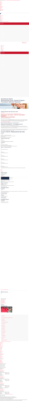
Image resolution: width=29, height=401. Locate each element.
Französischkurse (3, 326)
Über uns (2, 83)
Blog (1, 81)
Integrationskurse (3, 320)
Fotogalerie (1, 351)
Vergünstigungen (2, 354)
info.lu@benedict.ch (2, 383)
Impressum (11, 394)
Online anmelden (3, 302)
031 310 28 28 (1, 376)
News (0, 3)
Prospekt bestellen (3, 301)
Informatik (2, 69)
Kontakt (2, 74)
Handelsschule (3, 55)
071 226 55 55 (1, 389)
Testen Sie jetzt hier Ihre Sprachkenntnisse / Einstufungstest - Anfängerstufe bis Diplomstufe (11, 113)
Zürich (1, 169)
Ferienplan (1, 7)
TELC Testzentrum (3, 323)
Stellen (2, 90)
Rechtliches (9, 394)
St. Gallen (2, 171)
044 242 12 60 (1, 15)
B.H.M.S (1, 360)
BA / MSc (2, 59)
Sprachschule (2, 52)
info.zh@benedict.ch (2, 370)
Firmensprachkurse (4, 335)
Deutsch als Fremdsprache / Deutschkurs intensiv (7, 317)
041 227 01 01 (1, 18)
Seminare (3, 338)
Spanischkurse (3, 329)
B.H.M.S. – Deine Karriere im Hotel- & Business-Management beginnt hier (12, 0)
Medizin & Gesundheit (4, 62)
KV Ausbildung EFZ (3, 64)
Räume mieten (1, 9)
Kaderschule (2, 57)
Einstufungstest (2, 112)
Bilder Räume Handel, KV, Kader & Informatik (6, 341)
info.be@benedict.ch (2, 377)
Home (0, 1)
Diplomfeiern (1, 6)
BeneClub (1, 4)
